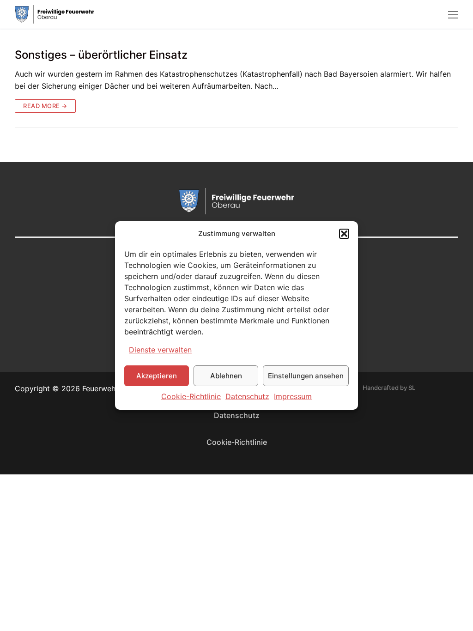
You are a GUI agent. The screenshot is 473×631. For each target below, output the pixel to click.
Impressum (293, 396)
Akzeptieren (156, 375)
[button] (344, 233)
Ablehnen (226, 375)
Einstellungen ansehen (306, 375)
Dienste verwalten (160, 349)
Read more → (45, 105)
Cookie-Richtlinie (191, 396)
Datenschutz (247, 396)
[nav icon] (453, 14)
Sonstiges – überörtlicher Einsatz (101, 54)
